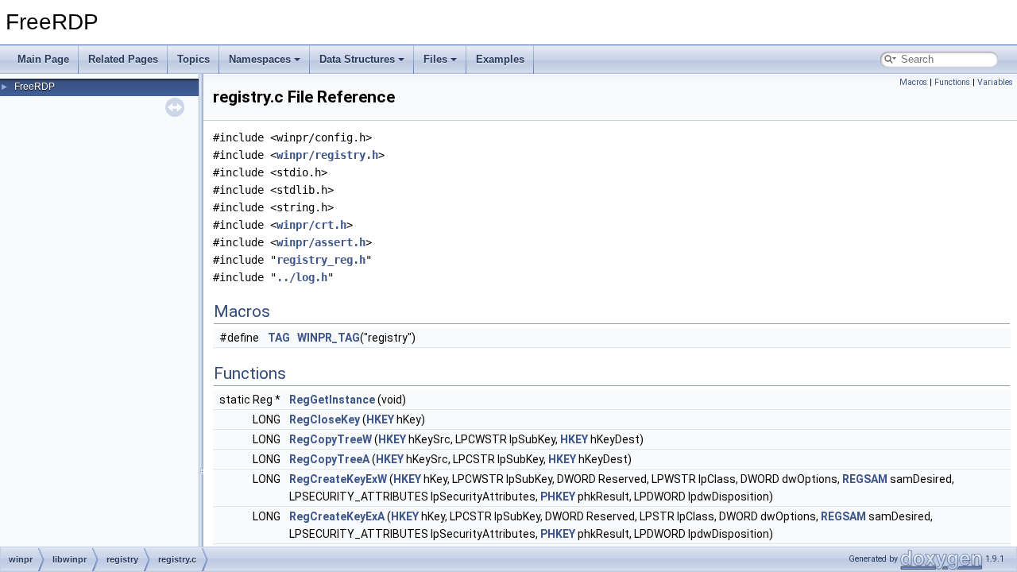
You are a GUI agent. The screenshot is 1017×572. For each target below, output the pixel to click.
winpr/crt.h (311, 224)
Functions (952, 82)
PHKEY (557, 496)
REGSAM (864, 479)
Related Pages (123, 59)
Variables (995, 82)
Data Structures (357, 59)
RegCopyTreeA (329, 459)
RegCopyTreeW (330, 439)
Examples (500, 59)
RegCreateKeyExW (338, 479)
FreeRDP (34, 86)
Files (435, 59)
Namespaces (260, 59)
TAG (279, 337)
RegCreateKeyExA (337, 516)
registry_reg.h (320, 259)
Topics (193, 59)
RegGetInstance (332, 399)
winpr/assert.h (320, 242)
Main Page (43, 59)
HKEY (380, 419)
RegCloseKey (324, 419)
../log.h (301, 277)
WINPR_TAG (328, 337)
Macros (913, 82)
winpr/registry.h (327, 155)
